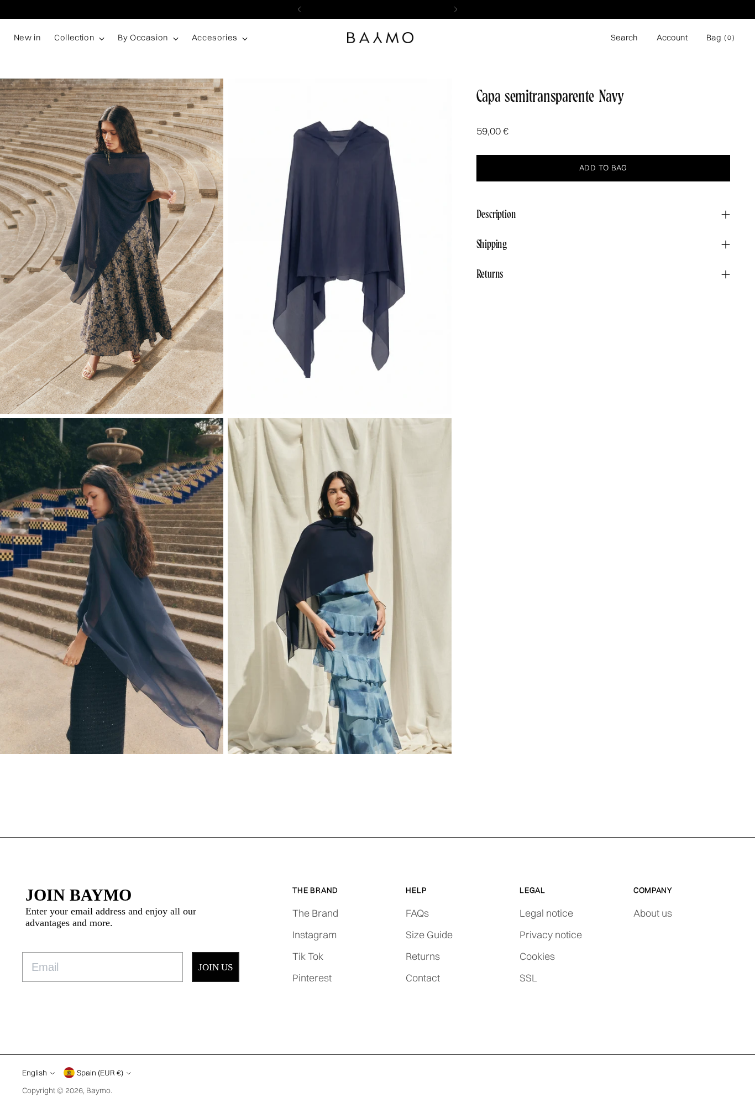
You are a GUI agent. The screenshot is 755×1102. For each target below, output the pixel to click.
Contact (423, 977)
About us (652, 913)
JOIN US (215, 967)
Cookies (537, 956)
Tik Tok (307, 956)
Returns (423, 956)
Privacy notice (551, 934)
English (34, 1072)
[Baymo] (380, 38)
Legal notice (546, 913)
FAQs (417, 913)
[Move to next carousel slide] (740, 815)
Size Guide (429, 934)
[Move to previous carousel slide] (714, 816)
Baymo (98, 1090)
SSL (528, 977)
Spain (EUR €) (100, 1072)
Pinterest (312, 977)
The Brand (315, 913)
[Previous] (299, 9)
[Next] (455, 9)
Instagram (314, 934)
